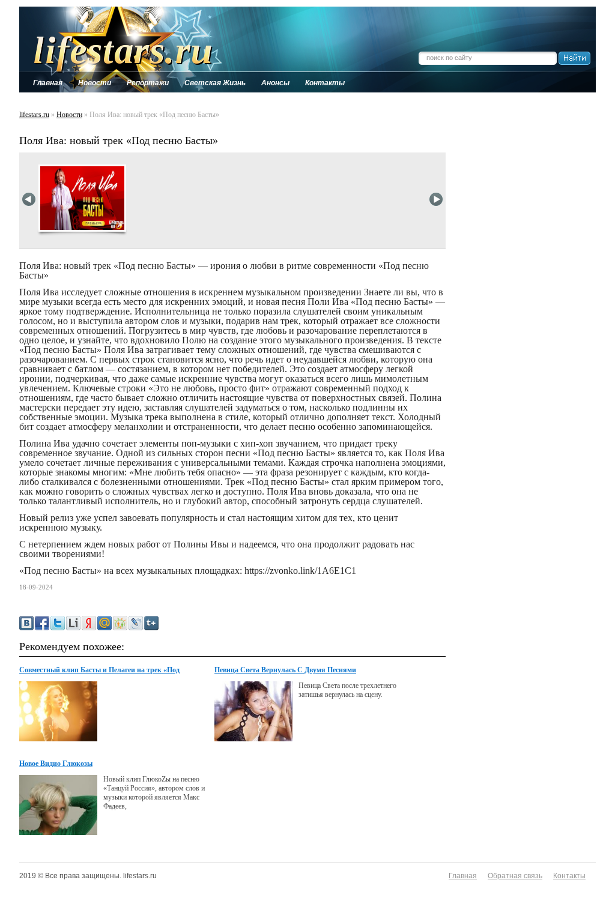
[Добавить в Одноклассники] (120, 623)
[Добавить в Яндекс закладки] (89, 623)
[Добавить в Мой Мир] (104, 623)
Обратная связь (515, 876)
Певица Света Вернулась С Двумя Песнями (285, 670)
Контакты (569, 876)
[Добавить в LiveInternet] (73, 623)
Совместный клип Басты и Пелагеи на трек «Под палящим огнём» (99, 670)
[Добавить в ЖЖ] (136, 623)
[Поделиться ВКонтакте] (26, 623)
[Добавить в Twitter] (57, 623)
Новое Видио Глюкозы (55, 763)
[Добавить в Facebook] (42, 623)
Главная (463, 876)
